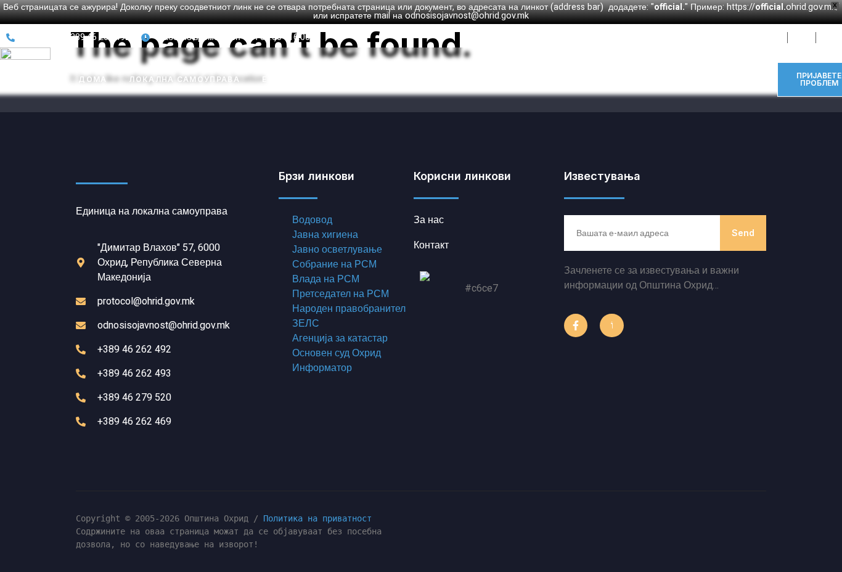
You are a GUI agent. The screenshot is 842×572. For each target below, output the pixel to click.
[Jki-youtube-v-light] (611, 325)
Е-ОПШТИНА (290, 79)
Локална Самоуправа (184, 79)
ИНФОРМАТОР (459, 79)
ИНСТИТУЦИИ (372, 79)
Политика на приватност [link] (317, 518)
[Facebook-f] (575, 325)
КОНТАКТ (535, 79)
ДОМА (92, 79)
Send (743, 232)
